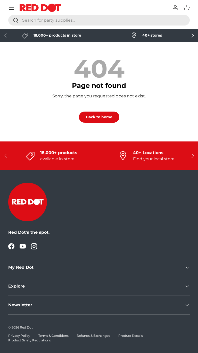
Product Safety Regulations (29, 340)
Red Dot (26, 327)
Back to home (99, 117)
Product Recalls (130, 336)
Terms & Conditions (53, 336)
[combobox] (99, 20)
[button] (186, 7)
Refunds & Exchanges (93, 336)
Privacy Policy (19, 336)
